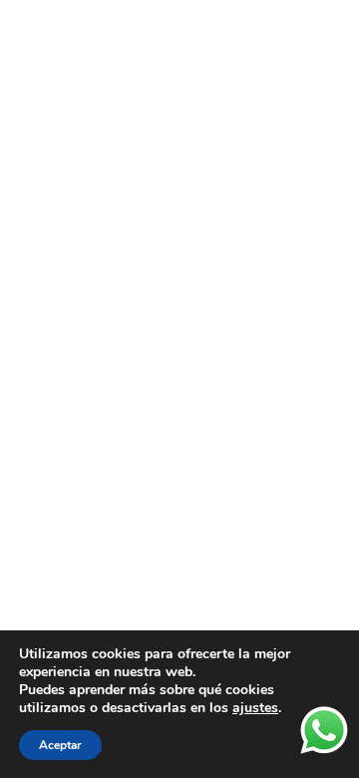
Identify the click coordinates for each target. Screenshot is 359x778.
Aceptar (60, 745)
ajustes (255, 708)
